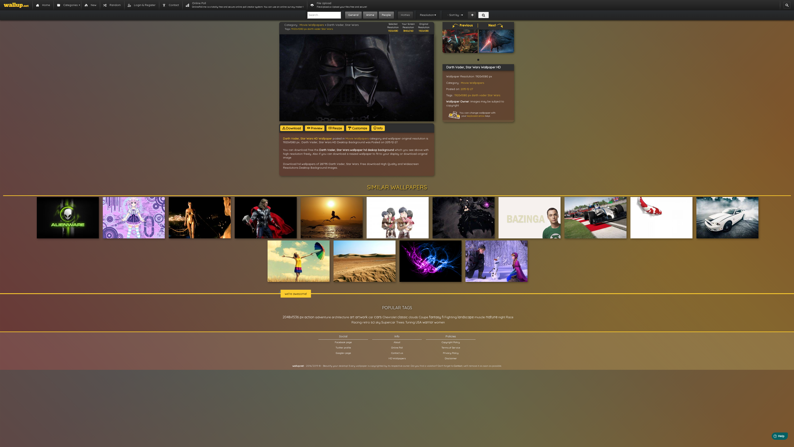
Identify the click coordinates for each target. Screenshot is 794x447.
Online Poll (397, 347)
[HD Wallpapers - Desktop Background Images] (16, 5)
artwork (361, 317)
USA (419, 322)
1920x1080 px (299, 28)
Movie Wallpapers (312, 25)
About (397, 342)
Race (509, 317)
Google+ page (343, 352)
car (370, 317)
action (309, 317)
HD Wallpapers (397, 358)
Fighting (451, 317)
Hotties (405, 15)
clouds (413, 317)
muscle (480, 317)
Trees (400, 322)
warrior (427, 322)
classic (402, 317)
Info (380, 128)
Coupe (423, 317)
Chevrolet (390, 317)
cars (378, 317)
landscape (466, 317)
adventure (323, 317)
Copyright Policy (451, 342)
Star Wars (327, 28)
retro (366, 322)
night (501, 317)
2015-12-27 (467, 89)
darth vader (314, 28)
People (386, 15)
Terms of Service (450, 347)
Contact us (397, 352)
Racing (357, 322)
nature (491, 316)
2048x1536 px (293, 317)
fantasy (435, 317)
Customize (359, 128)
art (352, 317)
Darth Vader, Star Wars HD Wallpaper (307, 138)
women (439, 322)
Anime (370, 15)
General (353, 15)
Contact (458, 365)
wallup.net (298, 365)
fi (443, 317)
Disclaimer (451, 358)
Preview (316, 128)
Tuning (410, 322)
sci (373, 322)
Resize (337, 128)
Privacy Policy (451, 352)
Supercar (388, 322)
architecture (340, 317)
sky (378, 322)
